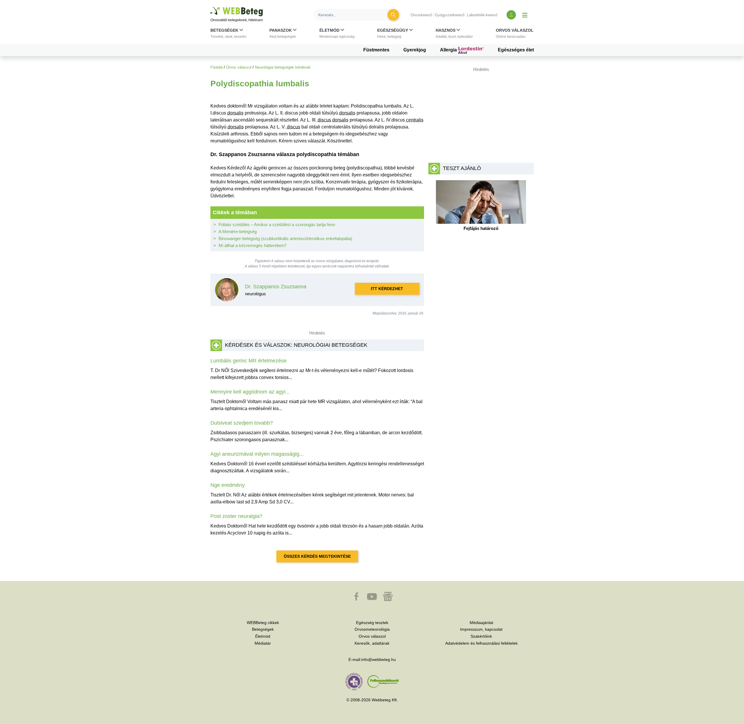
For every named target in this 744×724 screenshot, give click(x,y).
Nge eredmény (227, 485)
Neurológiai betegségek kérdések (283, 67)
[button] (228, 34)
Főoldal (216, 67)
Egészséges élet (516, 49)
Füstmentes (376, 49)
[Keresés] (393, 15)
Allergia (449, 49)
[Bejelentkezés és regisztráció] (511, 14)
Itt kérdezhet (387, 288)
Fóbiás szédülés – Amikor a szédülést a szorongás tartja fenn (277, 224)
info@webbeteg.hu (378, 659)
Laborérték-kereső (482, 15)
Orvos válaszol (238, 67)
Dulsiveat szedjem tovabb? (241, 423)
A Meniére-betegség (238, 231)
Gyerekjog (414, 49)
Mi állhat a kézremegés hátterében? (252, 245)
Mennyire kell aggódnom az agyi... (250, 392)
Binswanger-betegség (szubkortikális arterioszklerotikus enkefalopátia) (285, 238)
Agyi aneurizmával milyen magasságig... (257, 454)
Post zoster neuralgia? (236, 516)
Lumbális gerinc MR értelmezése (248, 361)
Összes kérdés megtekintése (317, 556)
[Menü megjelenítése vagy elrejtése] (525, 15)
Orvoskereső (421, 15)
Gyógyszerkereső (449, 15)
